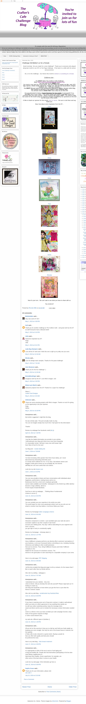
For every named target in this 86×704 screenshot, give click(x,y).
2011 (83, 257)
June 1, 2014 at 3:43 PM (32, 471)
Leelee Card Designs (31, 393)
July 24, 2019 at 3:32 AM (32, 675)
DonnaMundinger (30, 376)
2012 (83, 255)
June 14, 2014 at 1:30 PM (33, 622)
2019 (83, 202)
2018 (83, 203)
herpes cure (39, 469)
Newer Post (26, 687)
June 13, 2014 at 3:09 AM (33, 561)
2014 (83, 211)
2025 (83, 191)
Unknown (28, 400)
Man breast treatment (45, 641)
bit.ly (52, 430)
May (84, 227)
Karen (3, 77)
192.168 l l (28, 673)
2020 (83, 200)
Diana (49, 158)
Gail (26, 325)
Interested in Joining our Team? (30, 56)
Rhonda (49, 275)
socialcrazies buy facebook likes (49, 593)
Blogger (68, 701)
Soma (49, 254)
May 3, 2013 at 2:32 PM (32, 381)
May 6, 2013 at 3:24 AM (32, 396)
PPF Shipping (43, 558)
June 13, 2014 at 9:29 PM (33, 596)
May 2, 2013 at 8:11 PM (32, 345)
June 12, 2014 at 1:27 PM (33, 534)
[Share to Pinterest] (54, 308)
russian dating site (39, 449)
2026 (83, 189)
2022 (83, 196)
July (84, 224)
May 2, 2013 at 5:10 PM (32, 332)
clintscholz (55, 701)
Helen (3, 74)
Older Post (72, 687)
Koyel (3, 79)
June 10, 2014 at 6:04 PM (33, 496)
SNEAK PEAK (44, 56)
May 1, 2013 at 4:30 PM (32, 321)
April (84, 247)
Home (5, 56)
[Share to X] (52, 308)
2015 (83, 209)
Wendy (27, 358)
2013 (83, 213)
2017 (83, 205)
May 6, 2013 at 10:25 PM (32, 410)
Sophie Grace (29, 668)
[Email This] (49, 308)
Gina (3, 72)
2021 (83, 198)
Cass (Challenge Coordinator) (8, 70)
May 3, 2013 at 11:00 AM (32, 372)
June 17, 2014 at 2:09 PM (33, 644)
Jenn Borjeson (30, 367)
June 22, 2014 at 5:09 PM (33, 664)
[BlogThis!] (50, 308)
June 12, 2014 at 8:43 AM (33, 514)
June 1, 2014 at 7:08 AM (32, 451)
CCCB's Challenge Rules (14, 56)
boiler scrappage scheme (46, 512)
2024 (83, 192)
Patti (49, 204)
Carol (49, 106)
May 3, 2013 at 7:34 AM (32, 363)
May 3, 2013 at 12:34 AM (32, 354)
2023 (83, 194)
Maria (49, 178)
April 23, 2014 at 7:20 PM (32, 433)
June (84, 225)
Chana (49, 132)
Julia (26, 336)
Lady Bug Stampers (31, 349)
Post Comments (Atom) (53, 691)
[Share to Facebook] (53, 308)
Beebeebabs (29, 316)
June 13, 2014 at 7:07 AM (33, 575)
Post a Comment (29, 679)
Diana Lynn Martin (31, 385)
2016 (83, 207)
